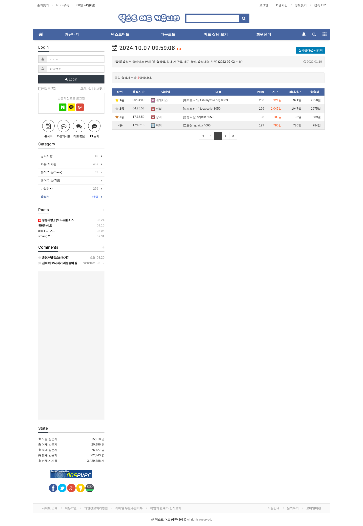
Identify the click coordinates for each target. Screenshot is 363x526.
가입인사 (69, 188)
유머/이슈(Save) (69, 172)
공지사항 (69, 156)
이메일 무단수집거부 (129, 508)
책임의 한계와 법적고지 (165, 508)
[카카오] (71, 107)
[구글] (80, 107)
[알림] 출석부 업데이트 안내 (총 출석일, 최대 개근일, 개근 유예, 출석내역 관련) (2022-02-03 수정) (218, 61)
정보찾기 (301, 5)
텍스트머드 (120, 34)
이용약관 (71, 508)
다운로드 (168, 34)
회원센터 (263, 34)
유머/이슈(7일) (50, 180)
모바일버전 (313, 508)
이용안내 (274, 508)
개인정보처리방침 (96, 508)
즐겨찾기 (43, 5)
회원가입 (281, 5)
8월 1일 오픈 (46, 231)
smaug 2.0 (45, 236)
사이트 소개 (50, 508)
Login (72, 79)
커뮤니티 (72, 34)
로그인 (263, 5)
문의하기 (293, 508)
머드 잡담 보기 (216, 34)
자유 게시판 (69, 164)
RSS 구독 (62, 5)
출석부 (69, 197)
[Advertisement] (71, 345)
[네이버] (62, 107)
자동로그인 (48, 88)
